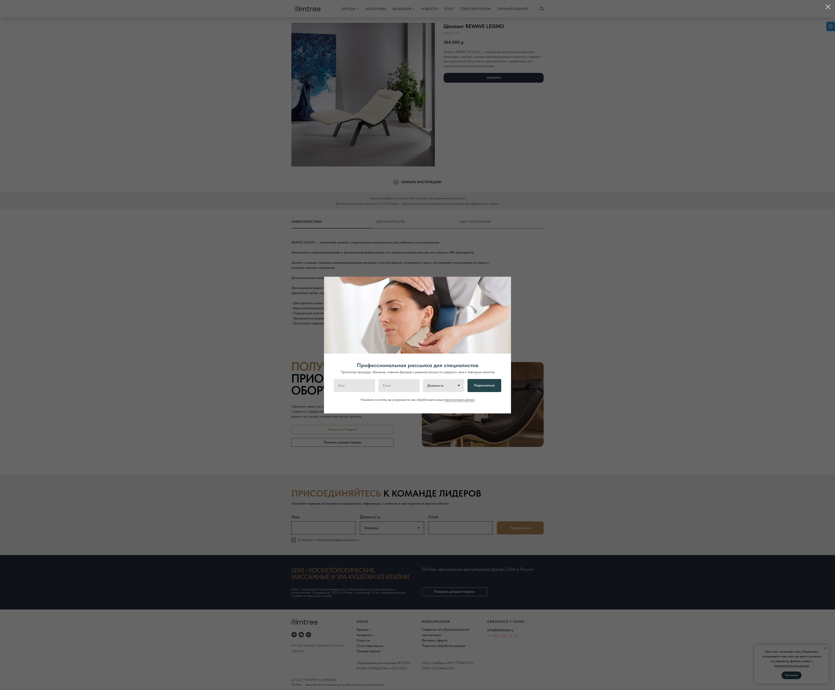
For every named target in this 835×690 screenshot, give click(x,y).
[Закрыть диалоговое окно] (828, 7)
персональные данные (459, 399)
